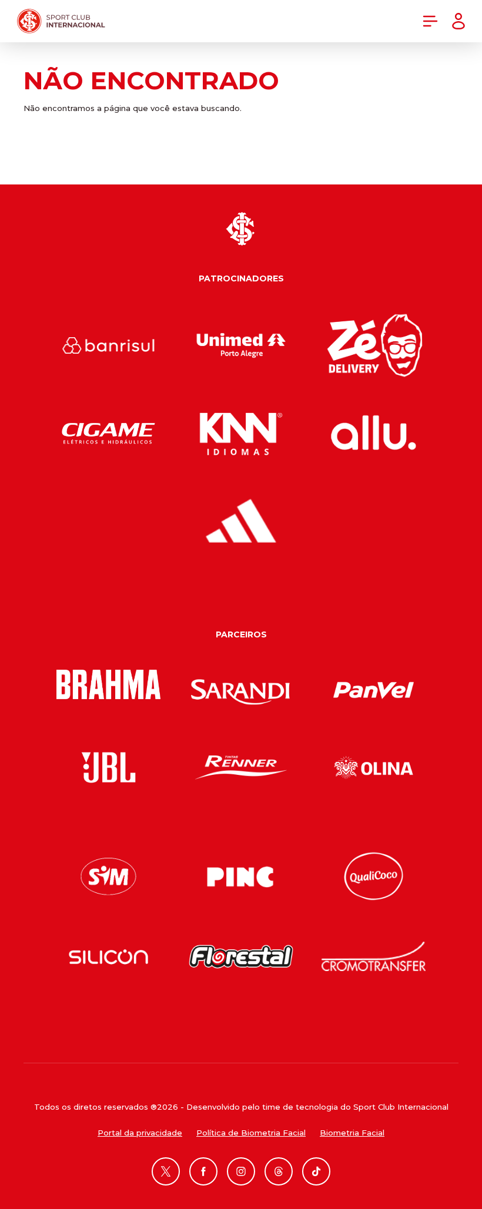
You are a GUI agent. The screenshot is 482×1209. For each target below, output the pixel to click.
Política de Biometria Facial (251, 1132)
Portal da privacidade (140, 1132)
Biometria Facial (352, 1132)
